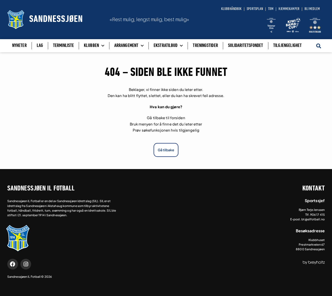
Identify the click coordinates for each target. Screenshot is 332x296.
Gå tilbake (166, 150)
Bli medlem (312, 9)
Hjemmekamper (289, 9)
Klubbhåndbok (231, 9)
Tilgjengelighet (287, 46)
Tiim (270, 9)
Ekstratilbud (165, 46)
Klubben (91, 46)
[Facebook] (12, 264)
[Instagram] (25, 264)
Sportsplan (255, 9)
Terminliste (63, 46)
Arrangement (126, 46)
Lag (40, 46)
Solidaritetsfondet (245, 46)
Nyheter (19, 46)
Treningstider (205, 46)
